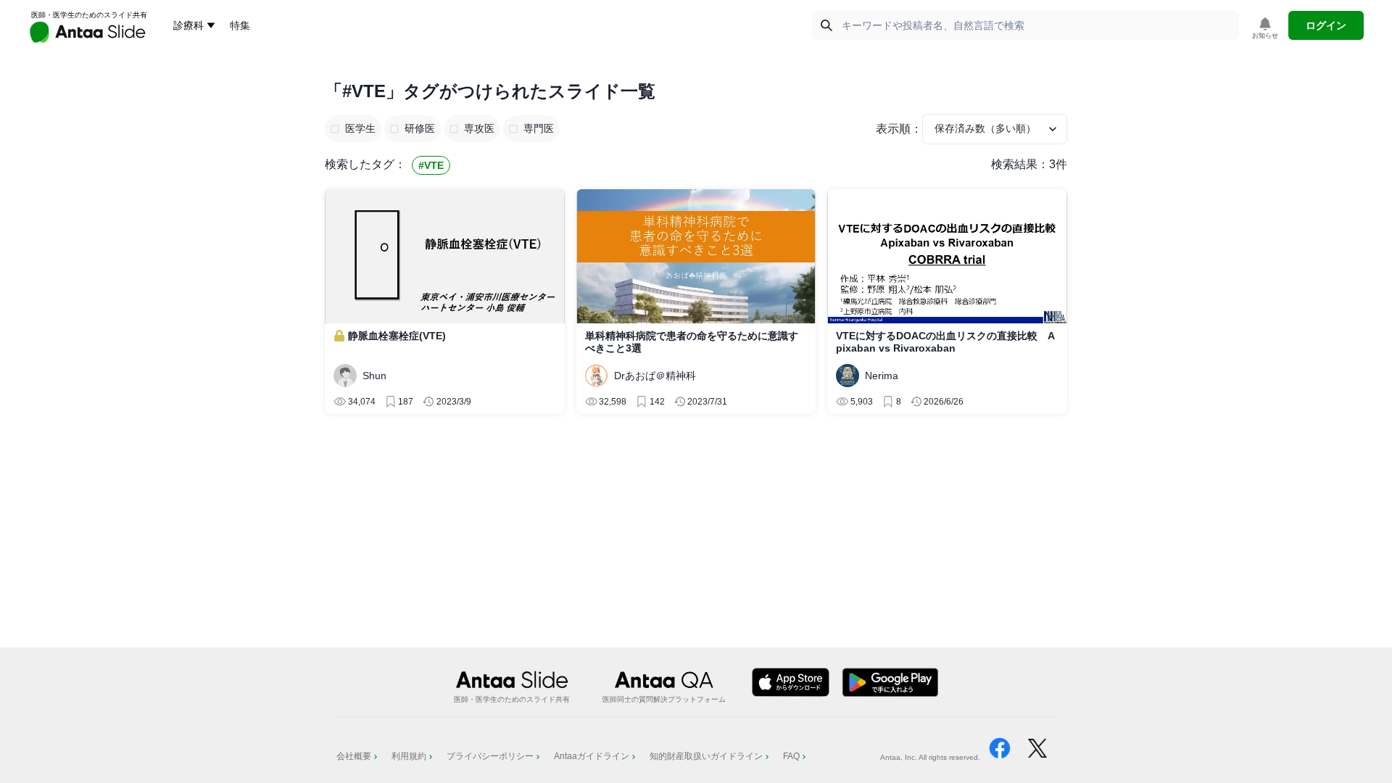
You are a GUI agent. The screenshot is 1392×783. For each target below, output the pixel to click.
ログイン (1326, 25)
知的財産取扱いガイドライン (706, 756)
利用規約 (409, 756)
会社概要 (353, 756)
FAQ (791, 756)
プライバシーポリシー (490, 756)
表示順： (899, 129)
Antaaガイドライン (591, 756)
